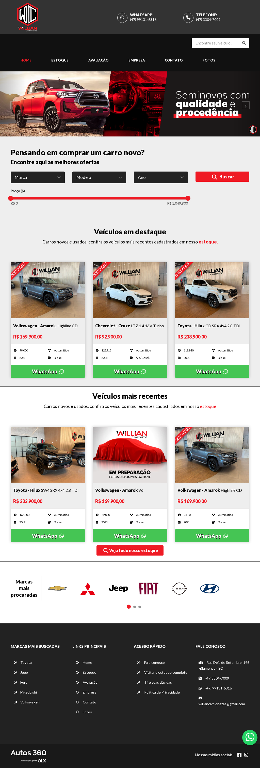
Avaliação (98, 60)
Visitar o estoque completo (165, 672)
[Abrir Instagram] (246, 754)
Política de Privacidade (161, 692)
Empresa (136, 60)
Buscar (226, 176)
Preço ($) (18, 191)
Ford (23, 682)
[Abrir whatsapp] (250, 737)
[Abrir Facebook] (239, 754)
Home (26, 60)
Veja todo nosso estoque (133, 550)
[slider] (10, 198)
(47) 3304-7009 (208, 19)
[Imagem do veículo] (48, 290)
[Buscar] (244, 43)
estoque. (208, 241)
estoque (208, 406)
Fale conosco (154, 662)
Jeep (24, 672)
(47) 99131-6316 (143, 19)
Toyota (26, 662)
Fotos (209, 60)
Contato (174, 60)
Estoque (60, 60)
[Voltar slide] (13, 103)
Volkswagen (30, 702)
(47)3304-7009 (217, 678)
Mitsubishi (28, 692)
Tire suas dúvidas (157, 682)
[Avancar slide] (247, 103)
